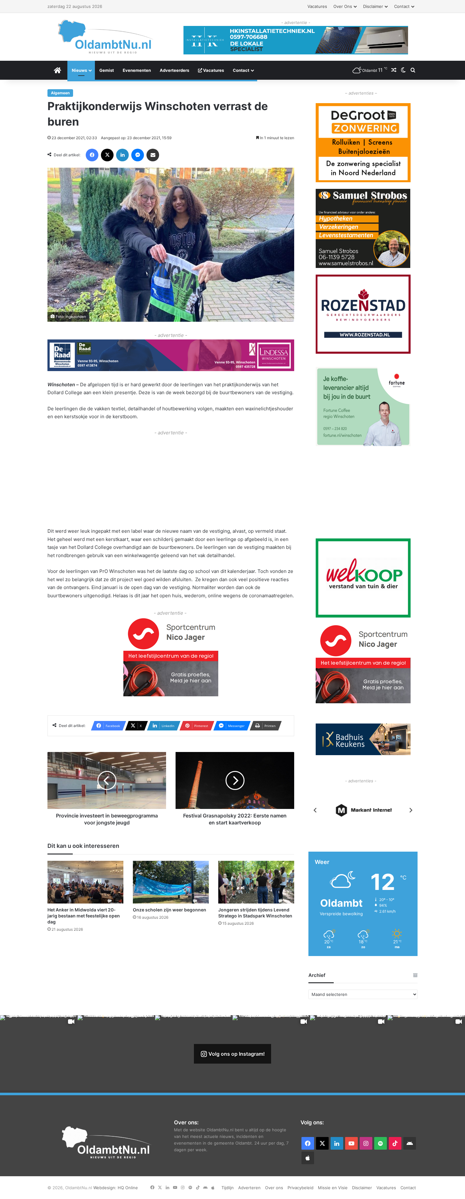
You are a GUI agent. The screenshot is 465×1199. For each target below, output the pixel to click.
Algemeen (60, 92)
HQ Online (128, 1187)
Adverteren (249, 1187)
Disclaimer (373, 6)
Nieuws (79, 70)
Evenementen (137, 70)
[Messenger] (137, 155)
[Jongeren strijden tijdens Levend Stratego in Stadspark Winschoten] (256, 882)
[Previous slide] (315, 810)
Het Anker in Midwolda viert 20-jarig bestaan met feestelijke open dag (83, 915)
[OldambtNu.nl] (105, 36)
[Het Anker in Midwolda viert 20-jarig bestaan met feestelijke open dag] (85, 882)
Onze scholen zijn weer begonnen (169, 909)
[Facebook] (92, 155)
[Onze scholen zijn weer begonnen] (171, 882)
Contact (402, 6)
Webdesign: (105, 1187)
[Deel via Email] (152, 155)
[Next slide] (410, 810)
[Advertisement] (170, 481)
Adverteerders (174, 70)
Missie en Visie (333, 1187)
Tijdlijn (227, 1187)
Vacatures (317, 6)
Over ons (342, 6)
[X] (107, 155)
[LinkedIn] (122, 155)
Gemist (106, 70)
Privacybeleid (300, 1187)
